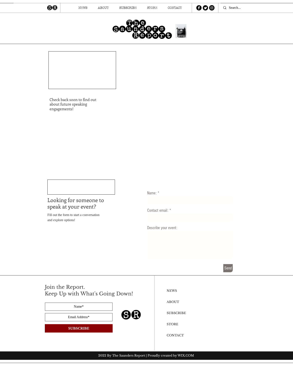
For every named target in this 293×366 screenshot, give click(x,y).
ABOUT (173, 302)
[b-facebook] (199, 8)
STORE (172, 324)
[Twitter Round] (205, 8)
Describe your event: (162, 228)
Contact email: (157, 210)
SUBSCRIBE (176, 313)
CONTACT (175, 335)
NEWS (172, 291)
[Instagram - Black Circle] (211, 8)
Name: (152, 193)
